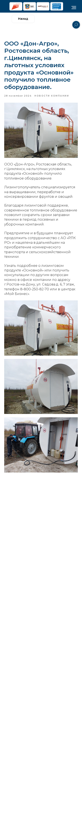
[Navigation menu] (73, 7)
